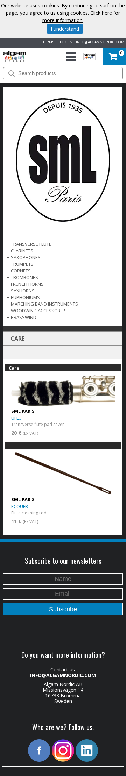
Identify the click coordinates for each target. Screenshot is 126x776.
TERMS (47, 42)
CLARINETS (22, 251)
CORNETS (21, 271)
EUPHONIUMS (25, 297)
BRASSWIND (23, 317)
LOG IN (65, 42)
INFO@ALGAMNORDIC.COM (100, 42)
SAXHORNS (23, 290)
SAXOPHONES (26, 257)
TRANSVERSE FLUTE (31, 244)
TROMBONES (24, 277)
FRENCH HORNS (27, 284)
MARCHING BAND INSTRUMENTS (44, 304)
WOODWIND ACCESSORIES (39, 310)
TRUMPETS (22, 264)
